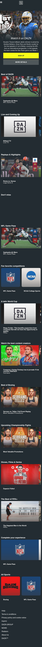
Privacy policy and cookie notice (14, 617)
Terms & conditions (9, 614)
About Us (5, 635)
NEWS (4, 628)
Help (3, 610)
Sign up (21, 56)
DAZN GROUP (7, 624)
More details (21, 62)
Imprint (4, 621)
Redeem (5, 631)
